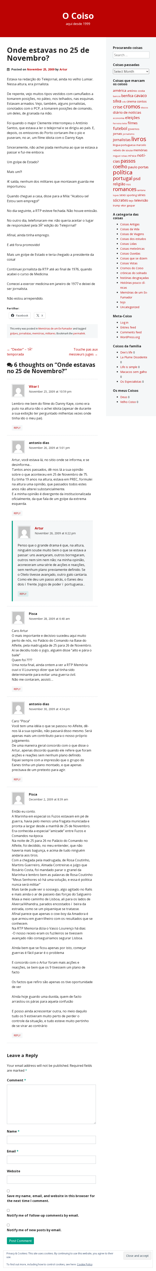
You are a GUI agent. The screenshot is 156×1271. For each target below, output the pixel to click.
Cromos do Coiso (131, 268)
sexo (122, 195)
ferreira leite (120, 123)
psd (136, 178)
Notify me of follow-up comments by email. (43, 1215)
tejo (131, 200)
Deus (123, 397)
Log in (124, 322)
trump (116, 205)
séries (141, 195)
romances (124, 189)
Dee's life (126, 352)
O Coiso (78, 15)
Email (12, 1151)
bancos (116, 96)
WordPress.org (130, 337)
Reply (17, 428)
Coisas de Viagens (132, 234)
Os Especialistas (130, 381)
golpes (14, 333)
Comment (16, 1080)
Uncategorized (129, 307)
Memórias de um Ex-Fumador (55, 328)
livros (138, 139)
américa (119, 90)
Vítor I (34, 386)
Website (13, 1171)
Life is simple (128, 367)
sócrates (120, 200)
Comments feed (131, 332)
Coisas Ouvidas (130, 253)
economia (118, 118)
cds (124, 101)
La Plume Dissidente (133, 357)
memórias (38, 333)
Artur (63, 69)
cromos (131, 106)
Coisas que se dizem (133, 258)
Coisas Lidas (128, 244)
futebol (120, 128)
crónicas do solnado (133, 273)
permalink (79, 333)
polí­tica (122, 172)
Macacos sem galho (133, 372)
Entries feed (128, 327)
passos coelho (124, 164)
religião (119, 183)
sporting (132, 195)
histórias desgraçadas (134, 278)
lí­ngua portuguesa (124, 145)
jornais (117, 134)
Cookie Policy (84, 1264)
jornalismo (128, 133)
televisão (141, 200)
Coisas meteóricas (132, 249)
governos (133, 129)
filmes (133, 123)
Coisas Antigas (130, 224)
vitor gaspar (128, 205)
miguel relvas (120, 155)
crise (117, 107)
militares (50, 333)
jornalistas (25, 333)
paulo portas (138, 167)
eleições (132, 117)
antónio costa (136, 91)
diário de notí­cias (127, 112)
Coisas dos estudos (133, 239)
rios (128, 184)
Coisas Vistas (129, 263)
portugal (122, 178)
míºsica (132, 156)
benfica (127, 95)
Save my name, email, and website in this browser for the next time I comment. (51, 1198)
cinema (131, 101)
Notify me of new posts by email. (34, 1230)
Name (13, 1131)
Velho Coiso (128, 402)
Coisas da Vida (129, 229)
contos (142, 101)
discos (144, 107)
